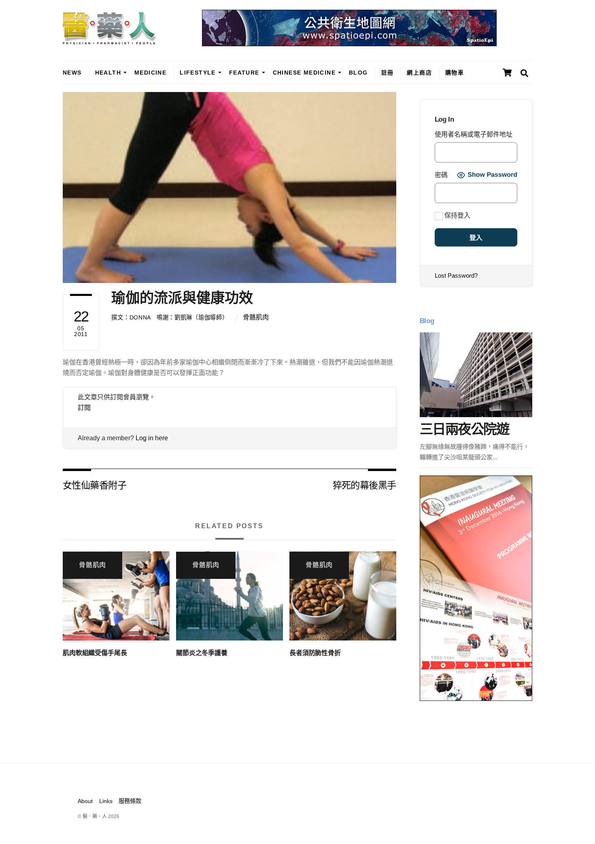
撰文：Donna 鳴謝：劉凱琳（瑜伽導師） (169, 317)
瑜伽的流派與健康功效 (182, 298)
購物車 (454, 72)
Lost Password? (456, 275)
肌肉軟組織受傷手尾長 (95, 652)
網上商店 (419, 72)
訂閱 (84, 407)
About (85, 801)
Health (108, 72)
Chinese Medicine (304, 72)
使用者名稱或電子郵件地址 (473, 134)
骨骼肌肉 (256, 317)
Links (106, 801)
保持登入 (456, 215)
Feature (244, 72)
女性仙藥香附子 (94, 484)
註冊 (387, 72)
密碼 (441, 174)
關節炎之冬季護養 (201, 652)
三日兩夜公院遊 (464, 429)
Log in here (152, 438)
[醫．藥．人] (110, 40)
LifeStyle (198, 72)
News (72, 72)
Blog (358, 72)
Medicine (150, 72)
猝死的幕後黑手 (364, 484)
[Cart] (507, 72)
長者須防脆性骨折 (315, 652)
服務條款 (130, 801)
